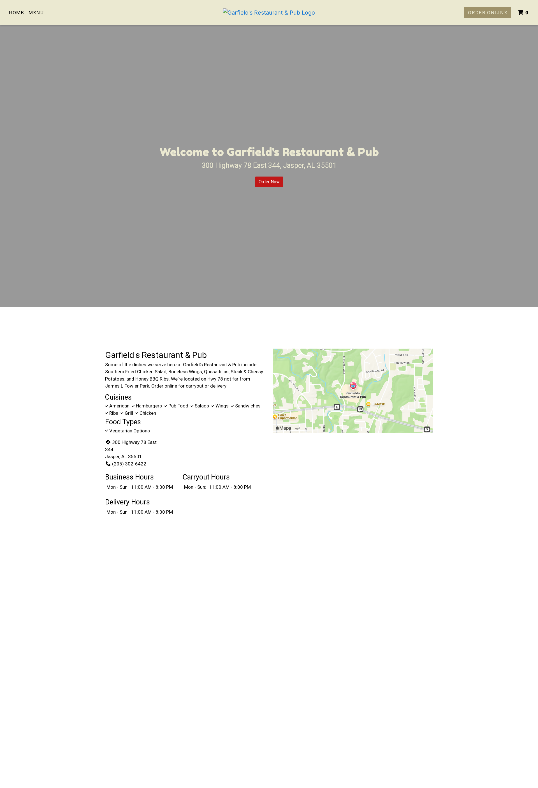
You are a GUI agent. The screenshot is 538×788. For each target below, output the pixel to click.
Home (16, 12)
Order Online (487, 12)
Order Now (269, 181)
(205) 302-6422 (129, 464)
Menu (36, 12)
